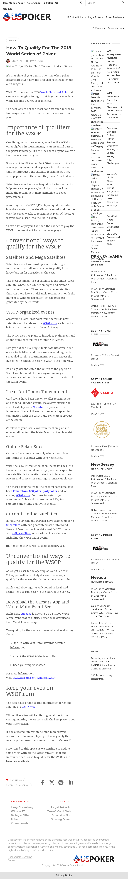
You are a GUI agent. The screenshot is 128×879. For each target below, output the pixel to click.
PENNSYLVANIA (106, 256)
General (12, 40)
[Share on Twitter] (52, 782)
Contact (12, 860)
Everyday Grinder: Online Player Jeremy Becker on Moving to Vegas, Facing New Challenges (113, 146)
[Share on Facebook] (43, 782)
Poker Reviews (114, 17)
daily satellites (21, 533)
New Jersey (102, 464)
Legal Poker (94, 17)
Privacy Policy (64, 875)
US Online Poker (75, 17)
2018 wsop (18, 780)
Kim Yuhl (16, 60)
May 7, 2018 (35, 60)
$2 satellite (13, 525)
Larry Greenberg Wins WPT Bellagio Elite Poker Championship (22, 815)
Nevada (98, 577)
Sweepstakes (115, 28)
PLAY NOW (97, 365)
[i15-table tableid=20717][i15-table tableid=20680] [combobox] (36, 545)
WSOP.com (23, 495)
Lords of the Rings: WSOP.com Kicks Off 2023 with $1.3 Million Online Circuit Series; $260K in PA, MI (102, 630)
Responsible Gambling (20, 857)
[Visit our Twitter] (80, 3)
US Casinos (97, 28)
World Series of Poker (20, 785)
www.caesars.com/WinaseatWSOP (34, 677)
